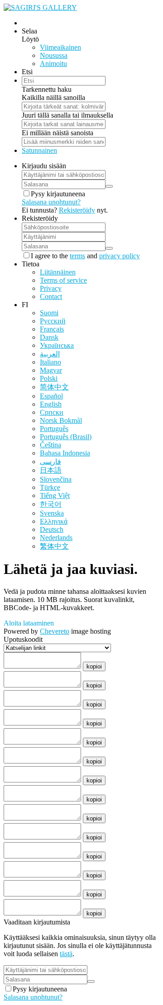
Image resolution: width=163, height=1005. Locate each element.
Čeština (50, 445)
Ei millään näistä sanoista (57, 133)
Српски (51, 412)
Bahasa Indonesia (65, 453)
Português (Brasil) (65, 437)
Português (54, 428)
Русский (53, 321)
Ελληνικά (53, 521)
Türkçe (50, 487)
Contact (51, 296)
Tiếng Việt (55, 495)
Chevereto (54, 631)
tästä (66, 954)
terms (77, 256)
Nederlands (56, 537)
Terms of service (63, 280)
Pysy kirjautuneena (58, 194)
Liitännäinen (58, 272)
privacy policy (119, 256)
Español (51, 396)
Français (52, 329)
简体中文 (54, 387)
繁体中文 (54, 546)
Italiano (50, 362)
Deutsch (51, 529)
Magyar (51, 370)
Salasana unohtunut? (51, 202)
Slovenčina (56, 479)
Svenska (52, 513)
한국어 (51, 504)
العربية (50, 354)
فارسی (50, 461)
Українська (57, 345)
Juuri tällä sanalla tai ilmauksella (67, 115)
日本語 (51, 470)
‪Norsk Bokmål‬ (61, 420)
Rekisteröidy (77, 210)
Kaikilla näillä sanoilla (53, 97)
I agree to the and (85, 256)
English (51, 404)
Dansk (49, 337)
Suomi (49, 313)
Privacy (51, 288)
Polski (49, 378)
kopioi (94, 666)
